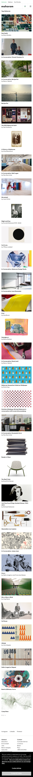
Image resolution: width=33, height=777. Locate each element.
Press (18, 748)
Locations (20, 743)
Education (4, 741)
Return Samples (6, 748)
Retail (19, 745)
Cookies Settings (16, 768)
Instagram (4, 731)
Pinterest (19, 731)
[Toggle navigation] (25, 6)
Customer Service (22, 741)
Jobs (2, 745)
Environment (5, 743)
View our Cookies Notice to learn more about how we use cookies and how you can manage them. (16, 761)
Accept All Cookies (16, 773)
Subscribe (4, 750)
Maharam (4, 2)
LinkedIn (12, 731)
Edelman (10, 2)
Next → (4, 715)
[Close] (30, 755)
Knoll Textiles (17, 2)
